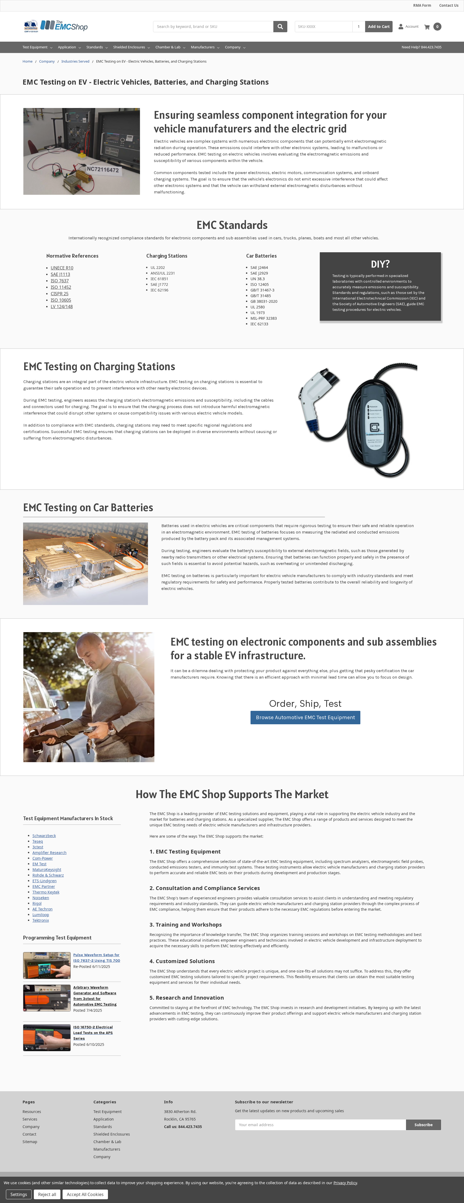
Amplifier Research (49, 852)
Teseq (37, 841)
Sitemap (30, 1141)
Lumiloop (40, 914)
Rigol (37, 903)
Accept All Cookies (85, 1194)
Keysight (53, 869)
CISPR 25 (59, 294)
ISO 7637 (60, 281)
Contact (29, 1134)
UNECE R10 (62, 268)
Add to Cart (379, 26)
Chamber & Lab (167, 47)
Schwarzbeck (44, 835)
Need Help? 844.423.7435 (421, 47)
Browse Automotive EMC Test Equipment (305, 717)
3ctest (37, 846)
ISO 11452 (61, 287)
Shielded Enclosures (129, 47)
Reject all (47, 1194)
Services (30, 1119)
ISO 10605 (61, 300)
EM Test (39, 863)
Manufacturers (203, 47)
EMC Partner (43, 886)
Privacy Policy (345, 1182)
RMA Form (422, 5)
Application (67, 47)
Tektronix (40, 920)
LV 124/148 (62, 306)
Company (233, 47)
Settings (18, 1194)
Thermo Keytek (45, 892)
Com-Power (42, 858)
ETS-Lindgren (44, 880)
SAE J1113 (60, 274)
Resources (32, 1111)
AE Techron (42, 909)
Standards (94, 47)
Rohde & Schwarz (48, 875)
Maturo (39, 869)
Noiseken (40, 897)
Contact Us (448, 5)
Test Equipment (35, 47)
